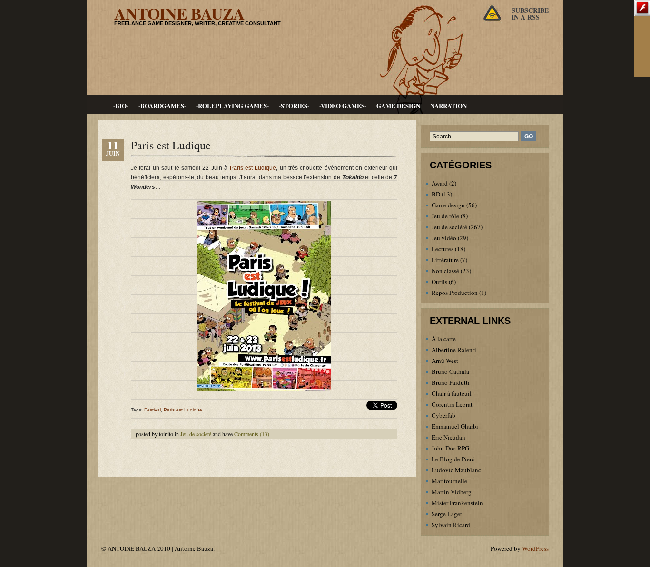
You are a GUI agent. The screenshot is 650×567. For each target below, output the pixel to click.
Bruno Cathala (450, 371)
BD (436, 194)
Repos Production (455, 292)
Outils (439, 281)
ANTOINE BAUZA (179, 13)
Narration (448, 105)
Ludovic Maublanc (456, 470)
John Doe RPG (450, 448)
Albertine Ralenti (454, 349)
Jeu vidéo (444, 238)
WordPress (535, 548)
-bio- (120, 105)
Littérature (445, 259)
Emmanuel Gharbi (455, 426)
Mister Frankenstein (457, 503)
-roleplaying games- (232, 105)
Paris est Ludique (171, 145)
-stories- (294, 105)
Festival (152, 409)
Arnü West (445, 360)
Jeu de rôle (445, 216)
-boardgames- (162, 105)
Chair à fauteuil (452, 393)
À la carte (444, 338)
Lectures (442, 248)
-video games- (342, 105)
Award (440, 183)
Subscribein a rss (530, 13)
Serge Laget (447, 513)
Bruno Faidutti (451, 382)
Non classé (445, 270)
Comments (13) (251, 434)
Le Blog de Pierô (453, 459)
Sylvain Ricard (451, 524)
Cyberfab (443, 415)
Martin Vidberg (452, 492)
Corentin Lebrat (452, 404)
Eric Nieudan (448, 437)
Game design (398, 105)
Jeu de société (195, 434)
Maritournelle (449, 481)
